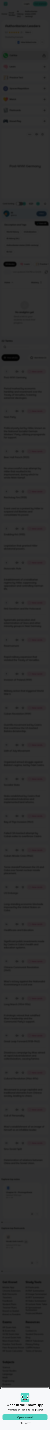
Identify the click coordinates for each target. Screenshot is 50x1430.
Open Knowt (25, 1417)
